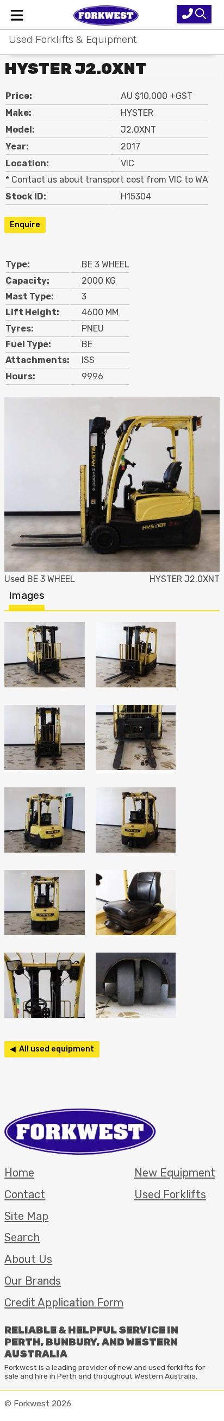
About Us (28, 1259)
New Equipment (174, 1172)
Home (19, 1172)
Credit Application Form (63, 1302)
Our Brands (32, 1280)
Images (27, 595)
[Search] (194, 14)
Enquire (25, 224)
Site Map (26, 1216)
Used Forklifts (170, 1194)
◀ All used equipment (52, 1049)
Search (22, 1237)
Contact (24, 1194)
